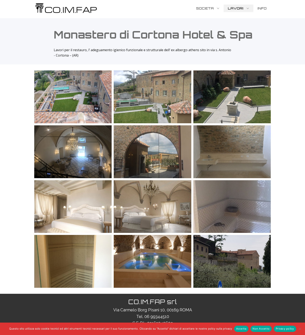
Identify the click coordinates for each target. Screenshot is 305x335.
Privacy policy (285, 328)
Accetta (241, 328)
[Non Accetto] (300, 329)
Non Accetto (261, 328)
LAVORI (235, 8)
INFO (262, 8)
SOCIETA (205, 8)
